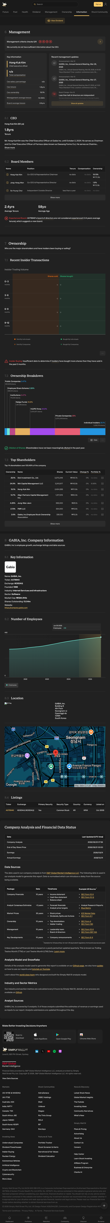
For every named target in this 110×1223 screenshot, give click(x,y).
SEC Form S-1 (86, 916)
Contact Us (78, 1143)
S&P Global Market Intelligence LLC (63, 873)
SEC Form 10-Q (87, 897)
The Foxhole (79, 1102)
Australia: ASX (8, 1102)
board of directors (45, 218)
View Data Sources (10, 1078)
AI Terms (38, 1211)
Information (81, 12)
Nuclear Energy (8, 1156)
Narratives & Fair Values (48, 1152)
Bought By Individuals (70, 339)
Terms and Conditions (11, 1211)
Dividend (36, 12)
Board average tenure (16, 103)
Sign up (98, 4)
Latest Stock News (82, 1093)
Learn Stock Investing (83, 1158)
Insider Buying (8, 1152)
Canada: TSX (7, 1111)
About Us (78, 1138)
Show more (10, 147)
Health (25, 12)
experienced (77, 218)
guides (100, 965)
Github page (78, 965)
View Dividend (57, 21)
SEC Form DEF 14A (89, 932)
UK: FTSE (6, 1097)
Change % (84, 472)
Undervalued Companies (12, 1143)
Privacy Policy (28, 1211)
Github (19, 992)
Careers (77, 1147)
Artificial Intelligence (10, 1165)
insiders (55, 361)
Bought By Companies (70, 344)
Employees (12, 685)
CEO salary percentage (16, 82)
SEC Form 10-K (87, 894)
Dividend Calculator (46, 1156)
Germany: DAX (8, 1129)
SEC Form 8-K (87, 937)
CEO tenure (11, 87)
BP (39, 1124)
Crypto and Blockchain (11, 1170)
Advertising (79, 1134)
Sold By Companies (23, 344)
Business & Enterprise (83, 1167)
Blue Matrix (86, 908)
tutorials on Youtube (41, 969)
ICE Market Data (88, 913)
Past (15, 12)
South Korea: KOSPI (10, 1124)
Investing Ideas (80, 1106)
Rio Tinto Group (44, 1115)
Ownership (67, 12)
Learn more (59, 951)
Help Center (79, 1154)
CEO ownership (13, 92)
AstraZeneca (43, 1093)
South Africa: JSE (9, 1115)
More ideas (7, 1179)
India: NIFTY (7, 1106)
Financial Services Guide (54, 1211)
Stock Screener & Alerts (48, 1147)
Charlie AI (78, 1172)
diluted (67, 448)
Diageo (41, 1111)
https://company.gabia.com (16, 608)
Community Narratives (83, 1111)
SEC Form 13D (87, 924)
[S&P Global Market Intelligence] (11, 1064)
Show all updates (77, 103)
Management (51, 12)
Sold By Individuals (23, 339)
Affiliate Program (81, 1163)
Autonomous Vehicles (11, 1161)
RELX (40, 1120)
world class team (27, 975)
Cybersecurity (8, 1174)
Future (6, 12)
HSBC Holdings (44, 1097)
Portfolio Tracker (45, 1143)
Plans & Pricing (80, 1129)
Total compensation (17, 75)
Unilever (41, 1106)
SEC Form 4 (86, 921)
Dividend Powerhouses (11, 1147)
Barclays (42, 1129)
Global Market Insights (83, 1097)
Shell (40, 1102)
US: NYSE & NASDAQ (11, 1093)
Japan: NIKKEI (8, 1120)
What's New (79, 1115)
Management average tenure (19, 98)
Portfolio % (95, 472)
